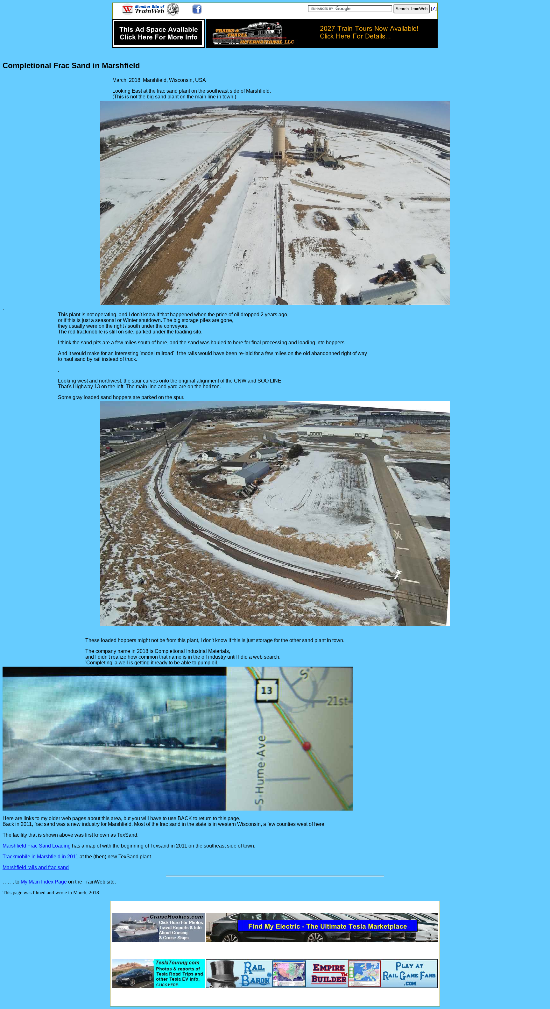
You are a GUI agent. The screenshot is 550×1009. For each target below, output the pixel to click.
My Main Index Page (44, 881)
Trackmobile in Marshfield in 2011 (41, 856)
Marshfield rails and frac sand (36, 867)
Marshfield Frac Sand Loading (37, 845)
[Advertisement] (275, 905)
